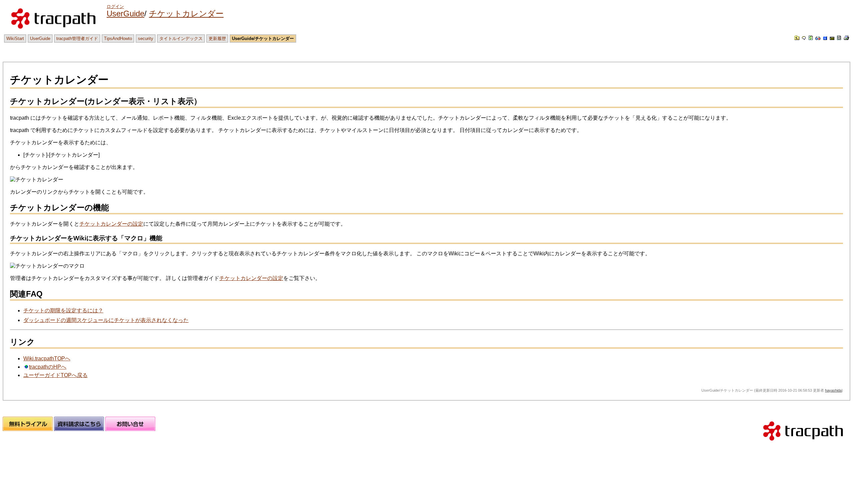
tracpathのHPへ (47, 367)
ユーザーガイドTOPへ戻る (55, 375)
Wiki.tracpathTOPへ (46, 358)
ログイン (115, 6)
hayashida (833, 390)
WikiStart (15, 38)
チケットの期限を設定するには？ (63, 310)
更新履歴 (217, 38)
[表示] (811, 38)
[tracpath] (803, 443)
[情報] (825, 38)
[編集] (804, 38)
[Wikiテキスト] (839, 38)
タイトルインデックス (181, 38)
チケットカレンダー (186, 13)
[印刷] (846, 38)
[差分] (817, 38)
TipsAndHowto (118, 38)
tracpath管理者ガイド (77, 38)
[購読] (832, 38)
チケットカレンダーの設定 (111, 224)
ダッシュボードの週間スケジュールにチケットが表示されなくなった (106, 320)
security (145, 38)
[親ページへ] (796, 38)
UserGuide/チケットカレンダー (263, 38)
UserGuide (125, 13)
